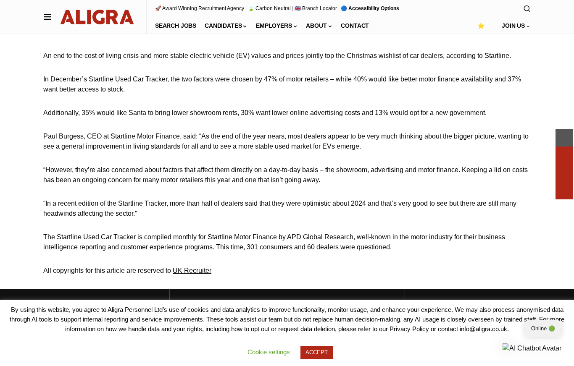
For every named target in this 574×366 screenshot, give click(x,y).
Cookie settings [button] (269, 352)
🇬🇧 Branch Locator (316, 8)
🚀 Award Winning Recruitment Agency (199, 8)
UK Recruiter (192, 270)
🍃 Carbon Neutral (269, 8)
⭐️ (480, 25)
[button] (47, 17)
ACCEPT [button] (316, 352)
